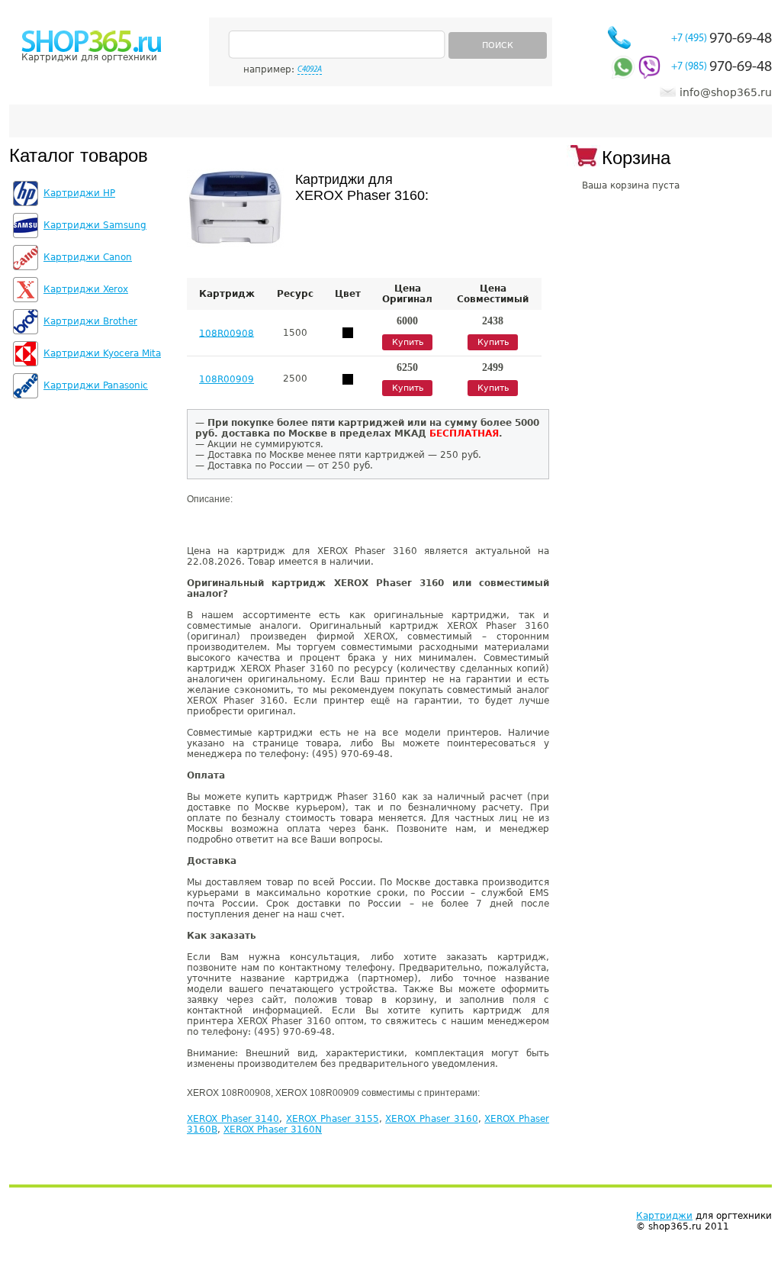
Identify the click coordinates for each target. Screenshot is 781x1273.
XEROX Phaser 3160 (431, 1118)
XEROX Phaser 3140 (233, 1118)
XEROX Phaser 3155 (332, 1118)
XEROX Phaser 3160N (272, 1129)
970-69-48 (721, 39)
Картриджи (664, 1215)
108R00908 (226, 332)
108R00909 (226, 379)
